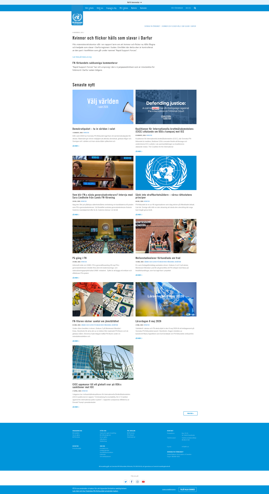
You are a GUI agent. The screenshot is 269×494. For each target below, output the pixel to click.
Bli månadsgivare (105, 435)
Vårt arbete (89, 8)
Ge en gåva (76, 435)
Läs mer (75, 146)
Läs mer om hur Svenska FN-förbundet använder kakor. (95, 491)
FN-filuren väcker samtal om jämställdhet (96, 321)
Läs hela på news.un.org (82, 57)
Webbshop (103, 441)
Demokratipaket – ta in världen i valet (94, 128)
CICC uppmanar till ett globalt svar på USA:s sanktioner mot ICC (97, 386)
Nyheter (134, 8)
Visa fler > (190, 413)
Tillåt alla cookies (187, 489)
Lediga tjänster (104, 450)
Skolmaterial (131, 437)
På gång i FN (80, 258)
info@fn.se (185, 447)
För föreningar (177, 8)
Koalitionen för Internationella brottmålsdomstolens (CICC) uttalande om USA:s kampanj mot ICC (165, 130)
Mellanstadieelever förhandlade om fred (158, 258)
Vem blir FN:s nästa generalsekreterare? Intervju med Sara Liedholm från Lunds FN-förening (103, 196)
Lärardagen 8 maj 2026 (148, 321)
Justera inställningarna (168, 489)
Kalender (143, 8)
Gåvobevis (103, 439)
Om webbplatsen (105, 456)
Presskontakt (77, 448)
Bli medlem (76, 433)
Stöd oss (100, 8)
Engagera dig (111, 8)
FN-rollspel (130, 435)
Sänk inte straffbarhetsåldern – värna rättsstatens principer (164, 196)
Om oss (188, 8)
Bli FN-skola (76, 437)
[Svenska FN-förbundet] (77, 15)
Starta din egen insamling (108, 433)
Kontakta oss (104, 448)
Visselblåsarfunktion (106, 452)
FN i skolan (124, 8)
